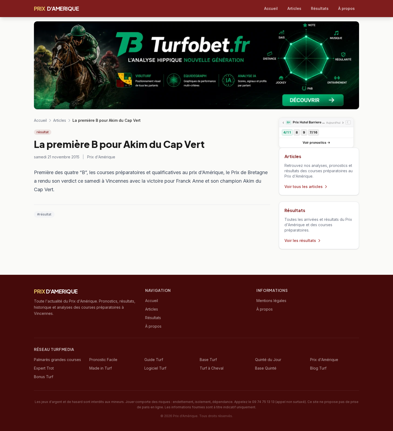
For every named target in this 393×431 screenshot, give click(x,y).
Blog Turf (318, 368)
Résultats (320, 8)
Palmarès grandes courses (57, 359)
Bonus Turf (43, 376)
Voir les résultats (300, 240)
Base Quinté (265, 368)
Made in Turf (100, 368)
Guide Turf (153, 359)
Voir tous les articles (303, 186)
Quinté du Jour (268, 359)
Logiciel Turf (155, 368)
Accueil (271, 8)
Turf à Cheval (212, 368)
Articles (294, 8)
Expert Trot (44, 368)
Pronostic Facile (103, 359)
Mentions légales (271, 300)
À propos (346, 8)
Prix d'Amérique (324, 359)
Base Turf (208, 359)
